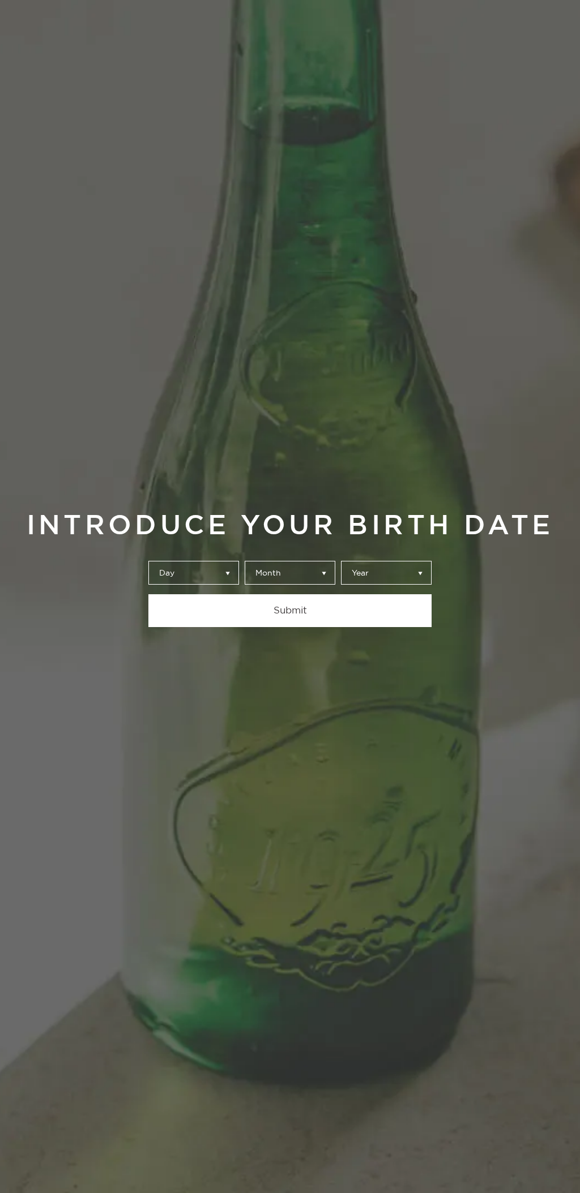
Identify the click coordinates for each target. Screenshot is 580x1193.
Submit (290, 610)
